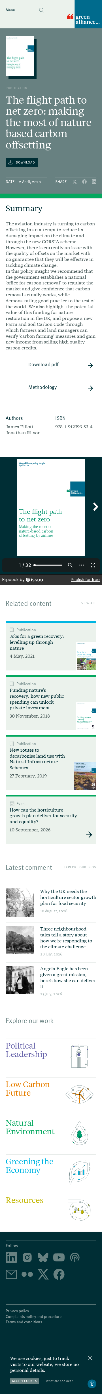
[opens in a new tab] (27, 1258)
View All (88, 603)
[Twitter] (75, 182)
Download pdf (43, 364)
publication (16, 87)
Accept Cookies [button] (24, 1381)
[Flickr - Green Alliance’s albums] (27, 1275)
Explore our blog (80, 867)
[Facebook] (85, 182)
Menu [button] (10, 9)
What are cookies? (59, 1381)
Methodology (42, 386)
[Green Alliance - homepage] (84, 14)
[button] (51, 5)
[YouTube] (59, 1257)
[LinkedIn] (94, 182)
